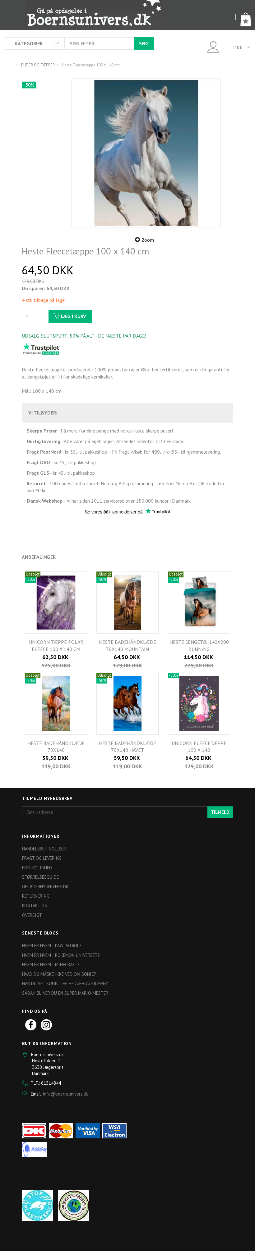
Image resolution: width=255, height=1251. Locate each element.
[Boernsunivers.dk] (94, 15)
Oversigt (32, 915)
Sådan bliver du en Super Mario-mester (65, 993)
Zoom (147, 240)
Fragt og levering (42, 858)
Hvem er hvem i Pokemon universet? (61, 955)
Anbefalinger (39, 557)
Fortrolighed (37, 868)
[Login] (213, 46)
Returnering (35, 896)
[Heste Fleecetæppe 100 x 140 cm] (146, 152)
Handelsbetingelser (44, 849)
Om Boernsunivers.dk (45, 887)
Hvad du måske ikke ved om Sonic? (59, 974)
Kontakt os (34, 905)
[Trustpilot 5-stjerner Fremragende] (41, 349)
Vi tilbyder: (42, 413)
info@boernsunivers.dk (65, 1094)
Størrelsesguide (40, 877)
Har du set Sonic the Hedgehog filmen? (65, 983)
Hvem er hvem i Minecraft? (51, 964)
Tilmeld (220, 812)
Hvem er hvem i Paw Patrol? (51, 945)
